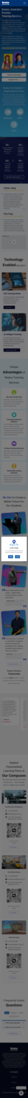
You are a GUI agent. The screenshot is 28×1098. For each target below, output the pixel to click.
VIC (17, 556)
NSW (10, 556)
